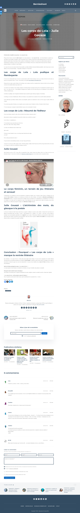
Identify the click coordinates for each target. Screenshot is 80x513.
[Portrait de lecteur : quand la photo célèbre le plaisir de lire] (35, 352)
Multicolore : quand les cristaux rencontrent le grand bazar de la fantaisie (69, 490)
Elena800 (10, 390)
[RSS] (75, 4)
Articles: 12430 (28, 310)
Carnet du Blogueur (62, 70)
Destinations (22, 10)
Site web (40, 454)
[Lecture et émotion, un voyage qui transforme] (9, 352)
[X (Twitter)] (67, 4)
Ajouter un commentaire (10, 458)
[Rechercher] (75, 10)
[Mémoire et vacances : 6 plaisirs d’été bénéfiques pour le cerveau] (24, 490)
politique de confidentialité (31, 335)
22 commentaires (12, 361)
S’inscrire (44, 333)
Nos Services (57, 10)
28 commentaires (50, 361)
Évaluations (49, 10)
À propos (22, 506)
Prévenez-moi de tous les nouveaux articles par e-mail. (16, 474)
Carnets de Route (62, 71)
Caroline (10, 402)
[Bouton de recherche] (73, 57)
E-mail (23, 454)
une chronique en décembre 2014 (35, 80)
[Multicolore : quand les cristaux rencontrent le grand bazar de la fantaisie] (61, 490)
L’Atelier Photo (61, 65)
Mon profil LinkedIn (40, 304)
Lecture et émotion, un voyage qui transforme (9, 359)
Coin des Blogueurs (40, 10)
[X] (7, 282)
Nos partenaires (51, 506)
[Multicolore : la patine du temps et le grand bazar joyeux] (42, 490)
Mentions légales (29, 506)
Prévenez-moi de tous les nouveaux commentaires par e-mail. (17, 471)
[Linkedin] (12, 282)
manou (10, 412)
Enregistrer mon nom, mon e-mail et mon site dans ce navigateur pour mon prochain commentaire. (21, 466)
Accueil (16, 10)
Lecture (50, 24)
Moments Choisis (62, 68)
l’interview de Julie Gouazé (26, 153)
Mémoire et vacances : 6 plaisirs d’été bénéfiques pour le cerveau (32, 490)
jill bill (9, 440)
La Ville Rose (61, 64)
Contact (63, 10)
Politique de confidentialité (40, 506)
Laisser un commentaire (9, 477)
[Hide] (0, 15)
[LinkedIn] (73, 4)
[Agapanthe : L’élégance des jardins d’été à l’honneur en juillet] (5, 490)
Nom (6, 454)
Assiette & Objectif (62, 67)
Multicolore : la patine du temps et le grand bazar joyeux (51, 490)
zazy (9, 380)
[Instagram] (69, 4)
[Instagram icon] (31, 308)
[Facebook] (65, 4)
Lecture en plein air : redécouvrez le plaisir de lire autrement (48, 359)
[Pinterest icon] (33, 308)
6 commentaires (56, 24)
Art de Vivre (30, 10)
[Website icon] (26, 308)
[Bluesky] (10, 282)
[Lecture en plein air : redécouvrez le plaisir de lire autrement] (48, 352)
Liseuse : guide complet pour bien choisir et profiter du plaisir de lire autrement (22, 360)
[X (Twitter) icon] (29, 308)
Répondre (51, 380)
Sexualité (8, 290)
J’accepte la (29, 335)
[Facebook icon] (22, 308)
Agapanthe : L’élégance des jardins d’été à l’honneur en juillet (14, 490)
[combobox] (65, 57)
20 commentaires (37, 363)
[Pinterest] (71, 4)
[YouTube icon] (36, 308)
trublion (10, 425)
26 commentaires (25, 364)
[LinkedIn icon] (24, 308)
